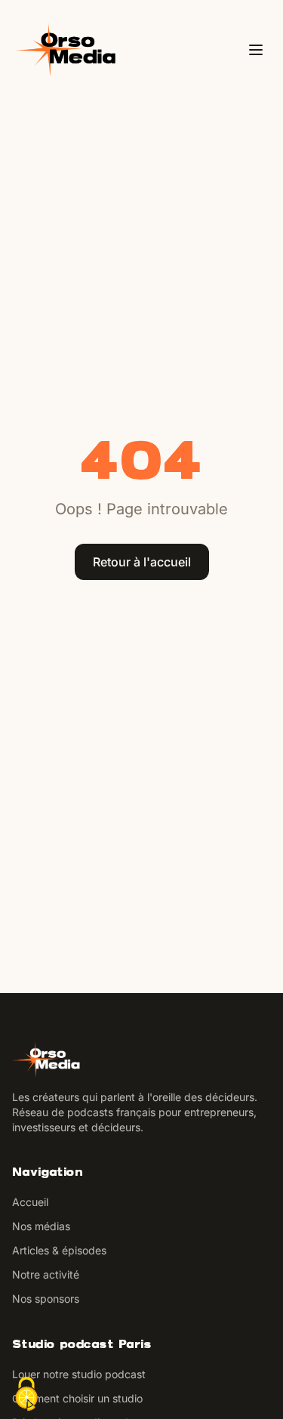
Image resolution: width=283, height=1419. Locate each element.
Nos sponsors (45, 1298)
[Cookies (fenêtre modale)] (26, 1394)
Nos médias (41, 1226)
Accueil (30, 1201)
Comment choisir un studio (77, 1398)
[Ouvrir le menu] (256, 50)
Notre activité (45, 1274)
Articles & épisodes (59, 1250)
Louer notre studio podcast (79, 1374)
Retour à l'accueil (142, 561)
